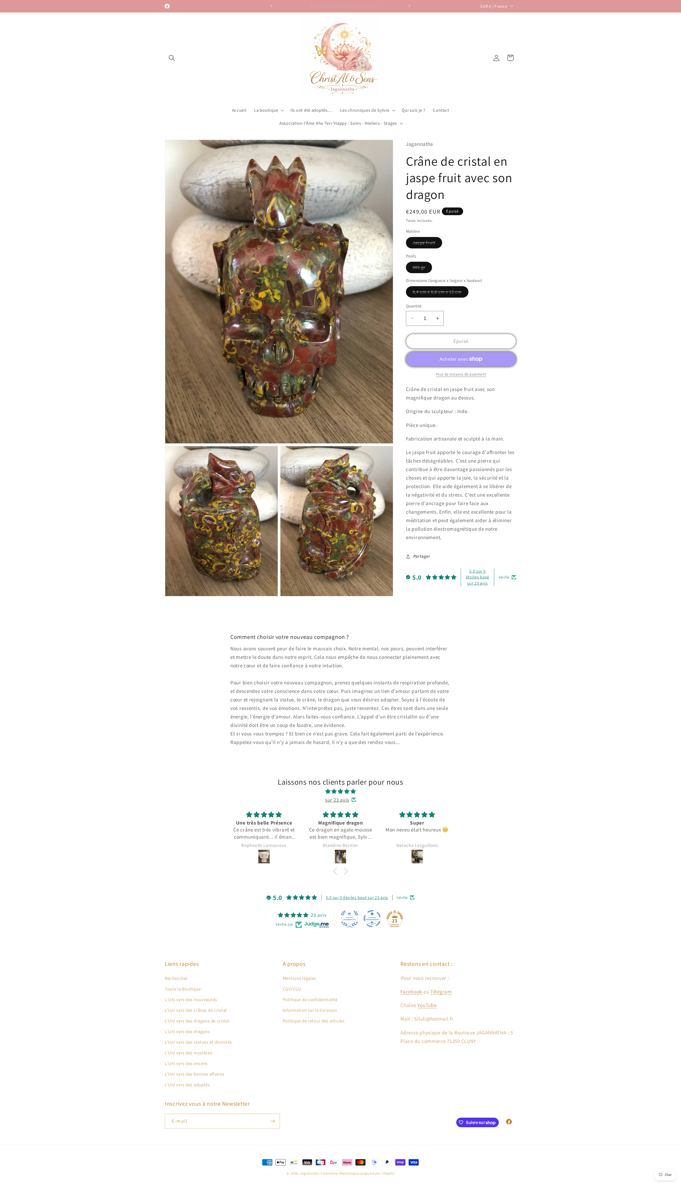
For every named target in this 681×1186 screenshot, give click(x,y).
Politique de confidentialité (310, 999)
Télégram (441, 991)
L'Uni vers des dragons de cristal (197, 1021)
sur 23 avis (337, 799)
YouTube (427, 1005)
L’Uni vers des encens (186, 1063)
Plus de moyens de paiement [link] (461, 374)
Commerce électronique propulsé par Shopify (357, 1173)
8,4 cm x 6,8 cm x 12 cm (440, 293)
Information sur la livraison (310, 1010)
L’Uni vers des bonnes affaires (195, 1074)
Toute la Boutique (183, 989)
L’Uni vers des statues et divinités (198, 1042)
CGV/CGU (292, 989)
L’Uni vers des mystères (188, 1053)
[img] (340, 791)
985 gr (422, 268)
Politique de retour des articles (314, 1021)
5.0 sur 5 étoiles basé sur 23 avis (477, 577)
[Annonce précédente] (271, 6)
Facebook (411, 991)
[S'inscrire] (272, 1121)
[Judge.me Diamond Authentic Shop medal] (349, 918)
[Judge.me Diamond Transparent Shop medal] (372, 918)
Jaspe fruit (427, 243)
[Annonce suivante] (410, 6)
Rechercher (176, 978)
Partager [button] (421, 556)
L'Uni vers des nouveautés (191, 999)
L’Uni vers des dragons (187, 1031)
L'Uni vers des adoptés (187, 1085)
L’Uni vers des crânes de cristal (196, 1010)
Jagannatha (310, 1173)
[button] (172, 58)
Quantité (414, 306)
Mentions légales (299, 978)
